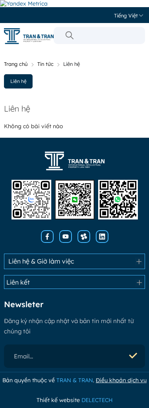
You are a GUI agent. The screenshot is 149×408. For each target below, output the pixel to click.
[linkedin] (102, 236)
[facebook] (47, 236)
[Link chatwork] (83, 236)
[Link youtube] (65, 236)
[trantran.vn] (29, 36)
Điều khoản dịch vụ (121, 380)
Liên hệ (18, 81)
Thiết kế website (75, 400)
